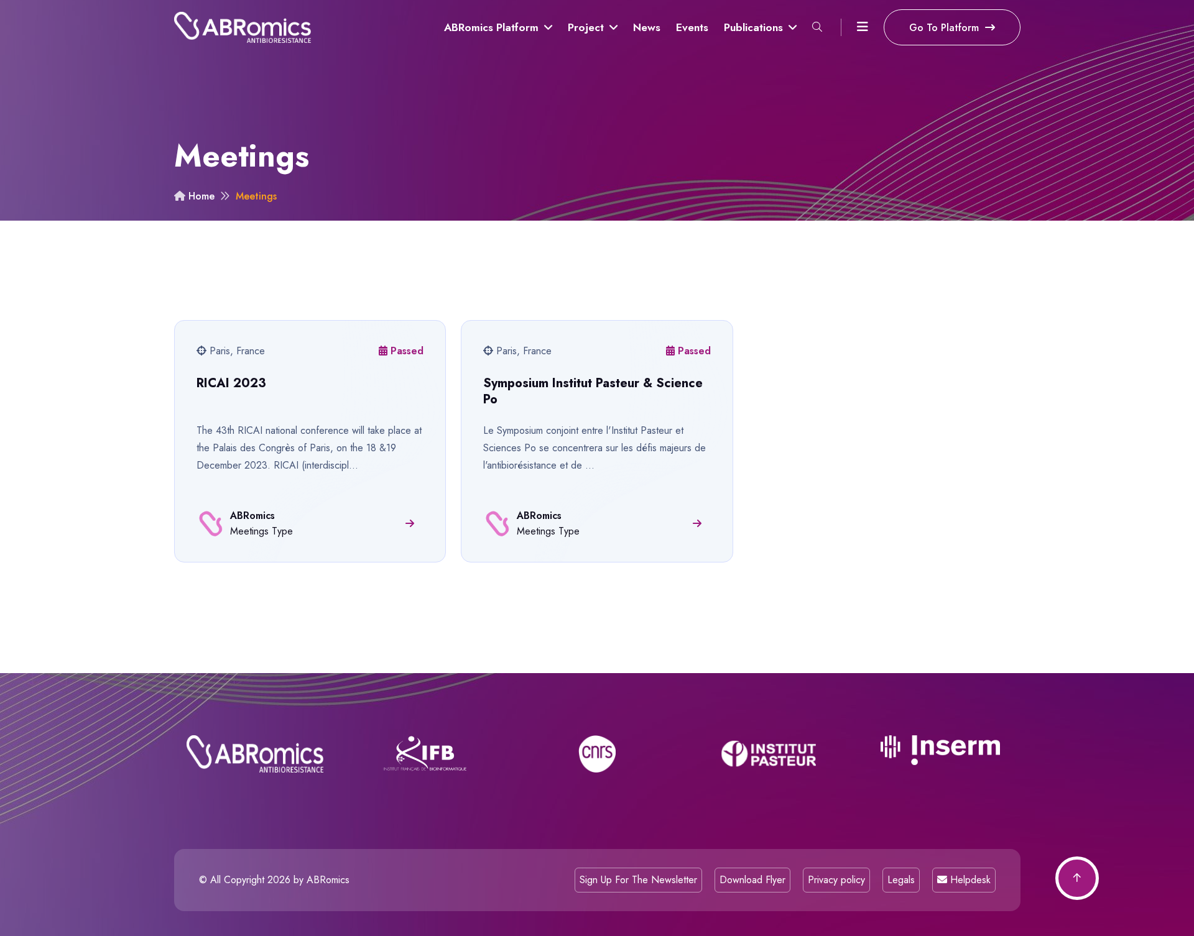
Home (200, 196)
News (646, 27)
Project (587, 27)
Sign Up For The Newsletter (638, 880)
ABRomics (328, 880)
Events (692, 27)
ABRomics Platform (493, 27)
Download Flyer (752, 880)
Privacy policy (836, 880)
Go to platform (945, 28)
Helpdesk (969, 880)
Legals (901, 880)
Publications (755, 27)
